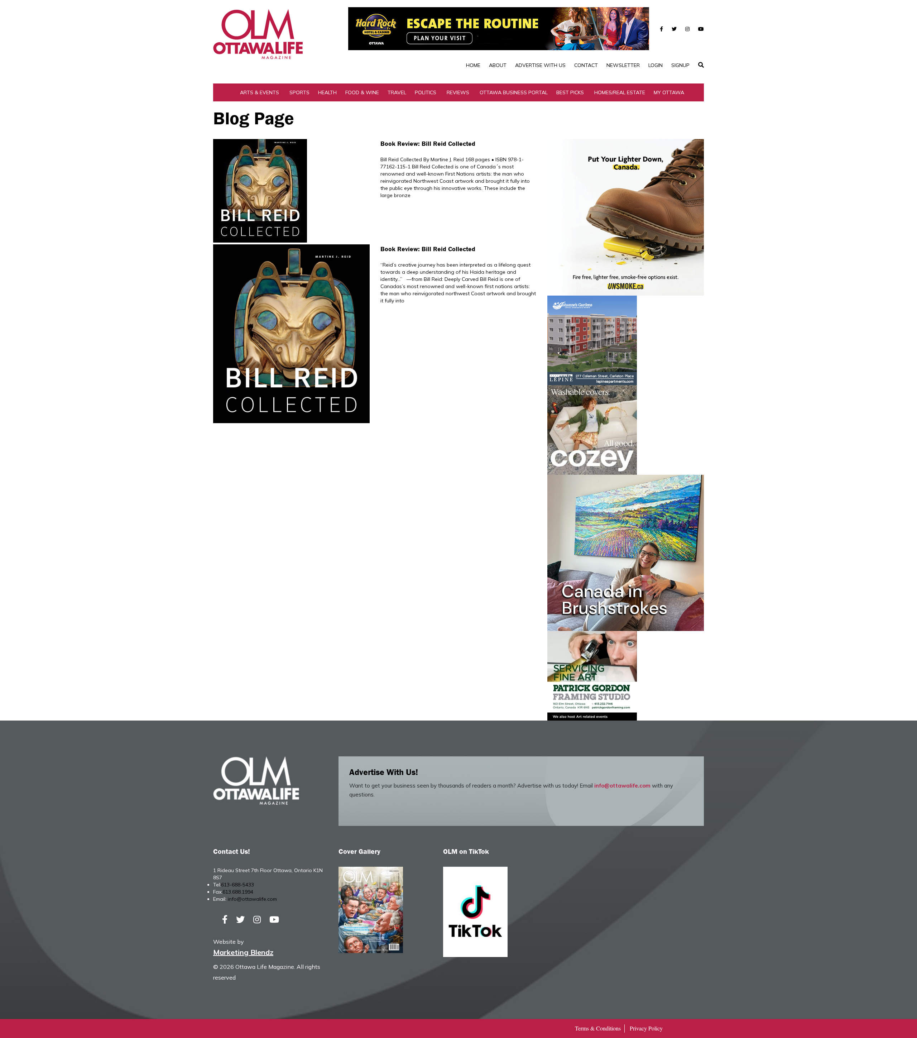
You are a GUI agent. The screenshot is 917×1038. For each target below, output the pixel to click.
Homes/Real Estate (619, 92)
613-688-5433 (237, 884)
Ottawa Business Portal (514, 92)
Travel (397, 92)
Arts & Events (259, 92)
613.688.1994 (237, 892)
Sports (299, 92)
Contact (586, 65)
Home (473, 65)
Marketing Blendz (243, 952)
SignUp (680, 65)
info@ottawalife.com (622, 785)
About (497, 65)
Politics (425, 92)
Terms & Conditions (598, 1028)
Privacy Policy (646, 1028)
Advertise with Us (540, 65)
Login (655, 65)
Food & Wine (362, 92)
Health (327, 92)
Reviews (458, 92)
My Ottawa (669, 92)
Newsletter (623, 65)
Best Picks (570, 92)
